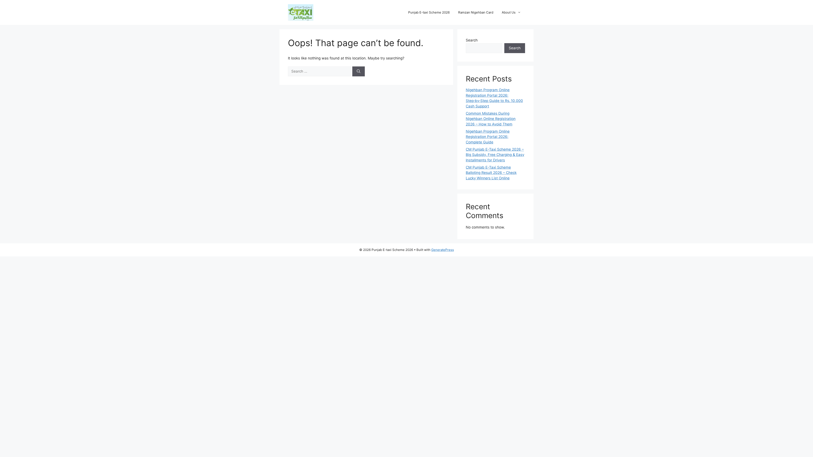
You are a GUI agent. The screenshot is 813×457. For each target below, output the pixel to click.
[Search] (358, 71)
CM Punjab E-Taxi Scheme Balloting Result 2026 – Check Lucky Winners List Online (491, 172)
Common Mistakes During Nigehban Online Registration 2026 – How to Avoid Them (491, 118)
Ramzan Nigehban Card (475, 12)
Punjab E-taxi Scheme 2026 (429, 12)
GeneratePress (442, 250)
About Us (509, 12)
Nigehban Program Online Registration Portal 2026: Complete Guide (488, 136)
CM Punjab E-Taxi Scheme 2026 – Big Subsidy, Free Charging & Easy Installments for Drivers (495, 154)
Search (472, 40)
